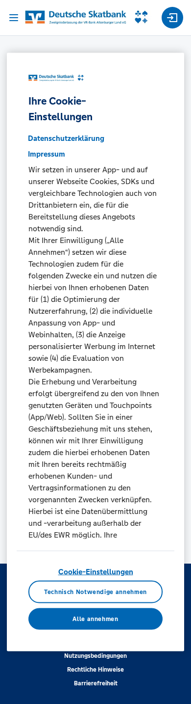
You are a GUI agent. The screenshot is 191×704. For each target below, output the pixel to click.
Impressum (46, 153)
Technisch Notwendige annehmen (95, 592)
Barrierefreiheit (96, 683)
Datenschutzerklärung (66, 137)
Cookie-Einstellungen (95, 571)
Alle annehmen (95, 619)
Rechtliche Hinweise (95, 670)
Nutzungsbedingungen (95, 656)
